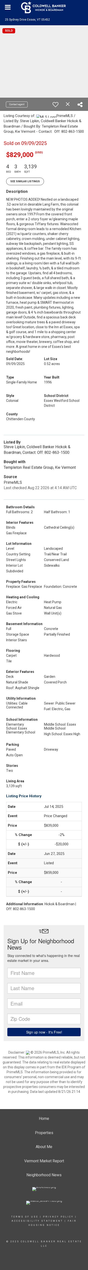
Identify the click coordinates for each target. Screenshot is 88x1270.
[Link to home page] (44, 7)
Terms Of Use (24, 1217)
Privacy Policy (58, 1217)
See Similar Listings (25, 181)
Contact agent (16, 104)
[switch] (55, 104)
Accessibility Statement (37, 1221)
